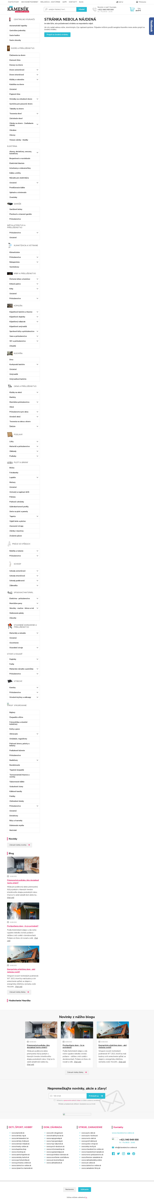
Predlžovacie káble (17, 187)
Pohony (12, 497)
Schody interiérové (17, 576)
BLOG (81, 2)
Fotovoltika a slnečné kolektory (18, 723)
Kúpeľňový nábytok (17, 321)
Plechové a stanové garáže (20, 214)
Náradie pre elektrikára (19, 178)
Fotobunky (13, 472)
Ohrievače (13, 734)
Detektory (13, 816)
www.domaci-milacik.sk (20, 1144)
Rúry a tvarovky (15, 820)
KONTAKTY (73, 2)
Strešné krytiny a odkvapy (20, 697)
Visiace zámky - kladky (18, 140)
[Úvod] (24, 9)
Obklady (12, 451)
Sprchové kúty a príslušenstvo (21, 331)
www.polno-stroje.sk (90, 1144)
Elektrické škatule (16, 163)
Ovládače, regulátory (18, 739)
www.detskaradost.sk (20, 1138)
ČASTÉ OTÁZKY (13, 2)
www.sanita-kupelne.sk (21, 1155)
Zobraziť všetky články (17, 992)
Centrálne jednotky (17, 30)
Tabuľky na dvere (16, 109)
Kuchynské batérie (17, 364)
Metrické (13, 830)
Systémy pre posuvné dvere (20, 104)
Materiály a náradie (17, 633)
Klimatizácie (14, 252)
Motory (12, 482)
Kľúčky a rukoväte (16, 79)
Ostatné (13, 89)
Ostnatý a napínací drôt (19, 492)
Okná (11, 407)
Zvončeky (13, 197)
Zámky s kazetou (16, 531)
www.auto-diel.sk (88, 1133)
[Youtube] (129, 1154)
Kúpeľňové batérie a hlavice (20, 312)
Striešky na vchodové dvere (20, 99)
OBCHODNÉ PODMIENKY (29, 2)
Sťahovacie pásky (16, 613)
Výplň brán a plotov (17, 521)
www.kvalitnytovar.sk (55, 1136)
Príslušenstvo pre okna (18, 412)
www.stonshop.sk (18, 1152)
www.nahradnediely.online (92, 1160)
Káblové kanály (15, 791)
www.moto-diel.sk (89, 1138)
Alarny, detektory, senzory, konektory (20, 152)
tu (86, 1197)
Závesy (12, 135)
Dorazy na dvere (16, 65)
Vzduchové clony (16, 786)
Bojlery (12, 712)
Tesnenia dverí (15, 113)
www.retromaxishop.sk (55, 1149)
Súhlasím (85, 1189)
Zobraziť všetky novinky (17, 845)
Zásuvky (12, 618)
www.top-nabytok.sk (55, 1144)
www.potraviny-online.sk (21, 1163)
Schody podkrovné (17, 581)
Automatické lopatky (18, 26)
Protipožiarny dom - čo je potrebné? (22, 926)
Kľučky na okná (15, 392)
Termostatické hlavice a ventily (19, 776)
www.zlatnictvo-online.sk (21, 1165)
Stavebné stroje (16, 648)
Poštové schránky (16, 502)
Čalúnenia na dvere (17, 55)
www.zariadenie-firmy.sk (91, 1168)
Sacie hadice (14, 35)
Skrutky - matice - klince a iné (21, 608)
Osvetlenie (14, 643)
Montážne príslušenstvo (19, 402)
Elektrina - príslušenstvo (19, 598)
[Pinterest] (133, 1154)
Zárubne (12, 130)
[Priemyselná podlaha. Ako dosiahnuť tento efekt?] (23, 865)
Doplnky (12, 659)
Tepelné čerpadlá (16, 770)
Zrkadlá (12, 346)
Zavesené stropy (16, 526)
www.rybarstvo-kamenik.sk (22, 1168)
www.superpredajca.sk (55, 1152)
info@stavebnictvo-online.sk (126, 1147)
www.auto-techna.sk (90, 1136)
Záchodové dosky (16, 801)
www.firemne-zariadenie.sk (92, 1157)
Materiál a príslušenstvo (19, 446)
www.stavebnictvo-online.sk (92, 1149)
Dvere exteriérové (16, 70)
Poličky (12, 796)
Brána (11, 468)
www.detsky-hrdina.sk (20, 1141)
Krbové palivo (15, 284)
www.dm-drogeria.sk (55, 1133)
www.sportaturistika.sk (20, 1160)
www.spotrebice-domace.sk (57, 1155)
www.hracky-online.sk (20, 1146)
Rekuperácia (14, 262)
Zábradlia (13, 585)
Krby (11, 289)
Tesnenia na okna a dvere (20, 421)
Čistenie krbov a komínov (19, 279)
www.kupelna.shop (19, 1149)
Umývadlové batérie (17, 379)
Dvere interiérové (16, 75)
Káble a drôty (15, 173)
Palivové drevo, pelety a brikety (19, 744)
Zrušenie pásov (15, 536)
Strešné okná (14, 417)
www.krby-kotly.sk (89, 1146)
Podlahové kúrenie (17, 750)
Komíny (12, 687)
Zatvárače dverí (16, 118)
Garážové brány (15, 209)
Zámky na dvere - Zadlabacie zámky (21, 124)
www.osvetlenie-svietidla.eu (58, 1157)
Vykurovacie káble (16, 782)
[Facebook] (114, 1154)
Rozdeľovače (14, 765)
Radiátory (13, 760)
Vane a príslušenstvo (18, 336)
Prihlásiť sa (94, 1096)
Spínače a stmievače (17, 192)
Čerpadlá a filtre (16, 717)
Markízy (12, 397)
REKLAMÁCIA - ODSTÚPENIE (50, 2)
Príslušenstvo (15, 219)
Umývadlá (13, 374)
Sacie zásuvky (15, 40)
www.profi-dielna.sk (89, 1141)
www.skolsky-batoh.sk (20, 1157)
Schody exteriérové (17, 571)
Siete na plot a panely (18, 511)
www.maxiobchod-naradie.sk (93, 1152)
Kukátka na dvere (16, 84)
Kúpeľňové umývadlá (18, 326)
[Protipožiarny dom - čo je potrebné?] (23, 911)
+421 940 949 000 (106, 9)
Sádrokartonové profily (19, 506)
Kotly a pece (14, 729)
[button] (58, 1167)
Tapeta (12, 516)
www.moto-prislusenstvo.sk (92, 1155)
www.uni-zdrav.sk (88, 1163)
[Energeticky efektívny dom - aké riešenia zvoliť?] (23, 954)
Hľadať (81, 9)
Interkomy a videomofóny (20, 168)
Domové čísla (14, 60)
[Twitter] (119, 1154)
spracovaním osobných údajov (72, 1100)
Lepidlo (12, 477)
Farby (11, 664)
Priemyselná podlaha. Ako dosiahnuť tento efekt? (23, 881)
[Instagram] (124, 1154)
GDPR (64, 2)
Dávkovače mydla (16, 825)
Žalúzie (12, 426)
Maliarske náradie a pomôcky (21, 669)
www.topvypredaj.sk (55, 1141)
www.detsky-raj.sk (19, 1136)
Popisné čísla (14, 94)
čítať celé (10, 898)
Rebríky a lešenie (16, 551)
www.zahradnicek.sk (54, 1163)
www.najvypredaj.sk (54, 1138)
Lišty (11, 441)
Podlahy (12, 456)
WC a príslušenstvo (17, 341)
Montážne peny (15, 603)
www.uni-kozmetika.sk (55, 1160)
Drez (11, 359)
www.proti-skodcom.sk (55, 1146)
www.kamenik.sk (18, 1133)
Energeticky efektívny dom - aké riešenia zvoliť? (21, 970)
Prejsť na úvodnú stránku (57, 34)
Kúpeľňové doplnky (17, 317)
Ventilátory (14, 267)
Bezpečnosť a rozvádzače (19, 158)
